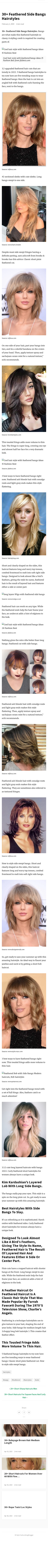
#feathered (16, 1380)
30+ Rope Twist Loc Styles (18, 1507)
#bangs (5, 1380)
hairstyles (6, 1372)
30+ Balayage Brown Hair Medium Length (22, 1441)
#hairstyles (28, 1380)
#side (37, 1380)
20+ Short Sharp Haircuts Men (23, 1388)
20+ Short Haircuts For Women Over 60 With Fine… (23, 1475)
